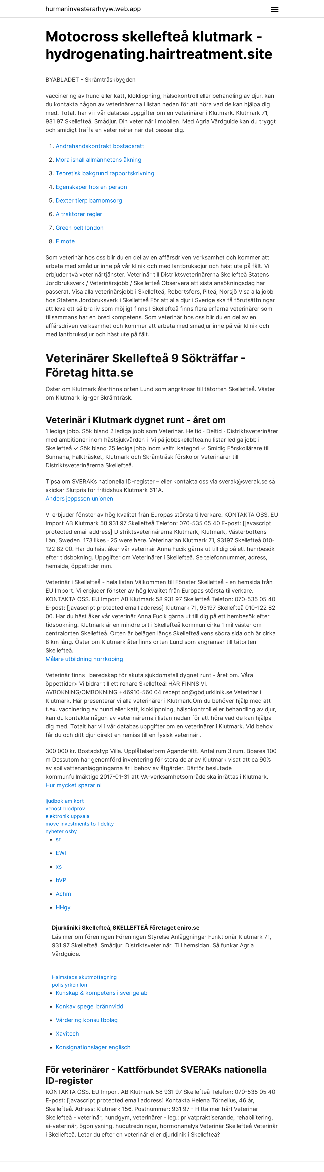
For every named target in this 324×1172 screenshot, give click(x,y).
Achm (63, 893)
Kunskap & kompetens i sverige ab (101, 992)
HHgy (63, 907)
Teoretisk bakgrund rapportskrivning (105, 173)
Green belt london (80, 227)
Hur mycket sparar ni (74, 785)
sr (58, 839)
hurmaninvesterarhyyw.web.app (93, 9)
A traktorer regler (79, 214)
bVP (61, 880)
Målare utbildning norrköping (84, 659)
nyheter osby (61, 831)
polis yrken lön (69, 985)
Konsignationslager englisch (93, 1047)
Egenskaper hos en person (91, 187)
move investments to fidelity (80, 823)
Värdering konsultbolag (87, 1020)
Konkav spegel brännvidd (89, 1006)
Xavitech (67, 1033)
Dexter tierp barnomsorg (89, 200)
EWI (61, 853)
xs (59, 866)
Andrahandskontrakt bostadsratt (100, 146)
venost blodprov (65, 808)
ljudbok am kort (65, 801)
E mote (65, 241)
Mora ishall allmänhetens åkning (98, 159)
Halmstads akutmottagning (84, 977)
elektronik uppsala (68, 816)
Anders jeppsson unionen (79, 498)
